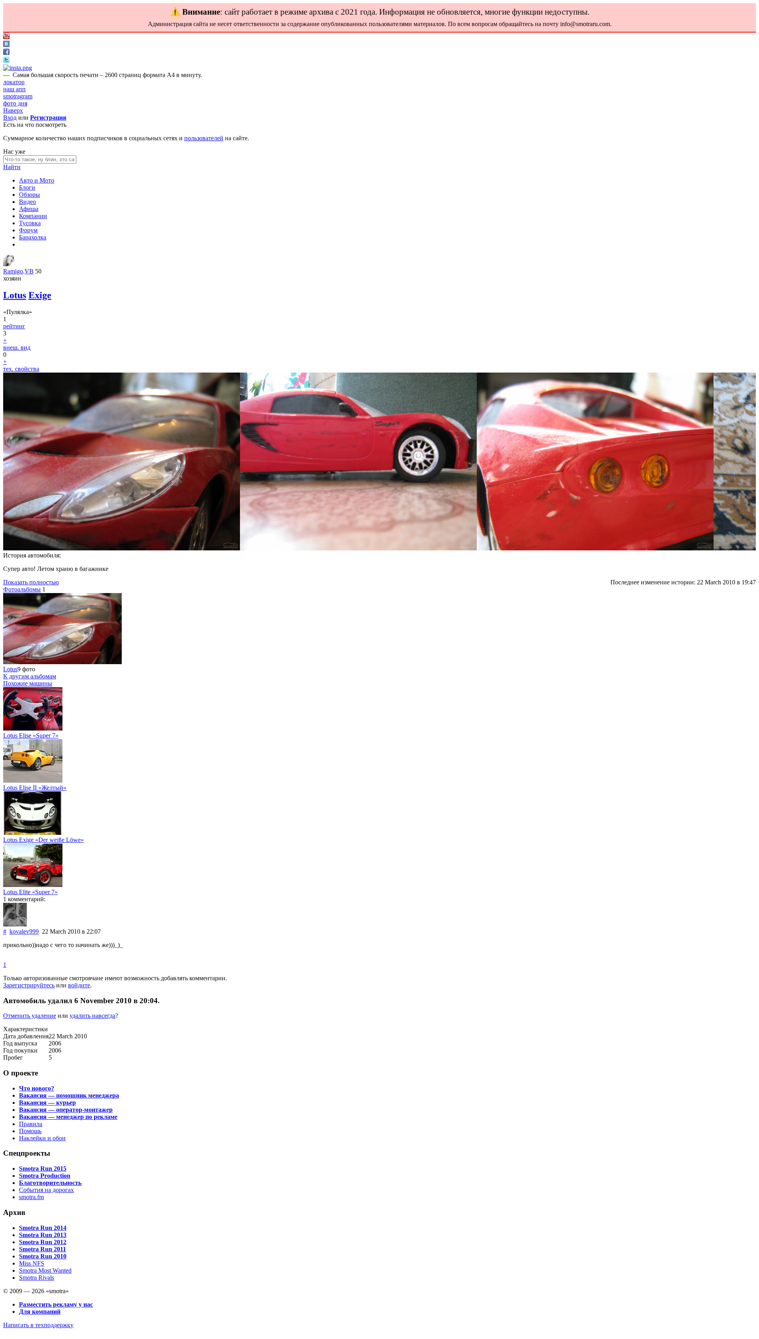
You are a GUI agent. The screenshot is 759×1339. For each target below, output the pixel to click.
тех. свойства (21, 368)
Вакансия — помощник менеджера (69, 1095)
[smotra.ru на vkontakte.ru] (6, 44)
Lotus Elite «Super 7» (30, 892)
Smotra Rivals (36, 1277)
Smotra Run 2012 (42, 1242)
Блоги (27, 187)
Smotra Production (44, 1175)
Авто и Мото (36, 180)
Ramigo (13, 271)
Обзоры (29, 194)
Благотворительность (50, 1182)
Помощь (30, 1131)
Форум (28, 230)
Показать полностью (31, 582)
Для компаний (39, 1311)
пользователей (203, 138)
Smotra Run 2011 (42, 1249)
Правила (30, 1124)
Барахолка (32, 237)
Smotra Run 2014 (42, 1227)
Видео (27, 201)
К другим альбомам (29, 676)
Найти (12, 167)
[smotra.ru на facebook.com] (6, 52)
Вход (10, 117)
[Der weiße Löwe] (32, 832)
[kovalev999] (15, 924)
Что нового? (36, 1088)
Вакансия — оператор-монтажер (66, 1109)
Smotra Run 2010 (42, 1256)
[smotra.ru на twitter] (6, 60)
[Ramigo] (9, 264)
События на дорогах (46, 1189)
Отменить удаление (29, 1015)
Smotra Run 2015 (42, 1168)
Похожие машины (27, 683)
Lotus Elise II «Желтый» (34, 787)
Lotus (14, 295)
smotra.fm (31, 1197)
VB (29, 271)
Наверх (13, 110)
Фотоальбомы (22, 589)
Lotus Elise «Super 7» (31, 735)
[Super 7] (32, 728)
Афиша (28, 208)
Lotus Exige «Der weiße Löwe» (43, 839)
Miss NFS (31, 1263)
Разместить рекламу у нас (56, 1304)
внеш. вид (16, 347)
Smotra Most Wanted (45, 1270)
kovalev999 (24, 931)
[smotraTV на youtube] (6, 37)
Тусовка (30, 223)
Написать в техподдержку (38, 1325)
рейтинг (14, 326)
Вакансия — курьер (47, 1102)
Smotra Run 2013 (42, 1235)
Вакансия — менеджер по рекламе (68, 1116)
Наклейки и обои (42, 1138)
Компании (33, 216)
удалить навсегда (92, 1015)
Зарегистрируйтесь (29, 985)
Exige (39, 295)
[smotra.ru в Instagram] (17, 67)
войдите (79, 985)
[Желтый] (32, 780)
